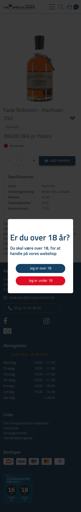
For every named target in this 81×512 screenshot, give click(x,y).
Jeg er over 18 (40, 268)
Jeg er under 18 (40, 280)
